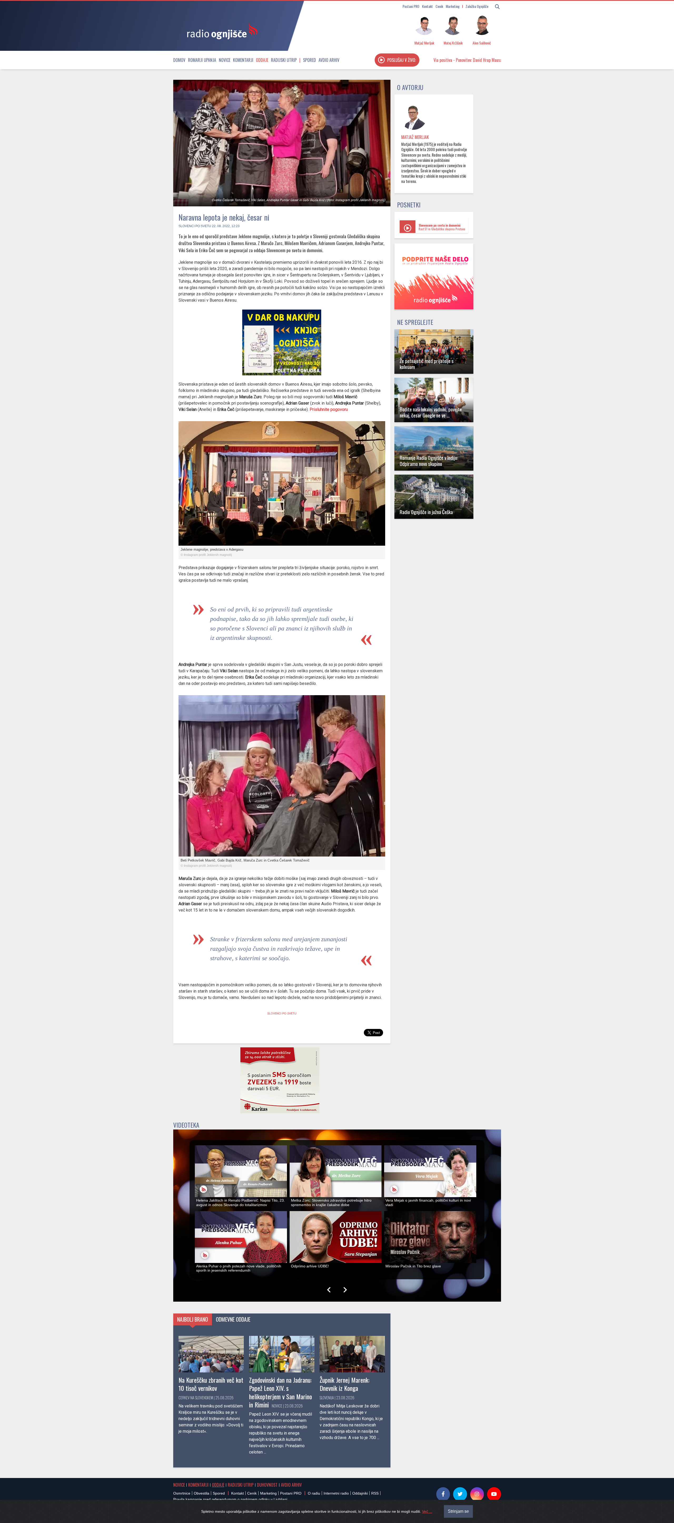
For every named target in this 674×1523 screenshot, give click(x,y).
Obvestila (201, 1493)
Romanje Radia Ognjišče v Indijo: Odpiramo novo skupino (429, 460)
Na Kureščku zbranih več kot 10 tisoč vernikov (211, 1384)
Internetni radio (336, 1493)
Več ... (427, 1511)
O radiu (314, 1493)
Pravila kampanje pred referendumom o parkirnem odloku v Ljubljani (230, 1499)
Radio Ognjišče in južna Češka (426, 512)
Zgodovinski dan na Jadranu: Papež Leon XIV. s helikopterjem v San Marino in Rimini (280, 1392)
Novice (224, 60)
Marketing (453, 6)
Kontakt (427, 6)
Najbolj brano (192, 1319)
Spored (309, 60)
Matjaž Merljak (415, 137)
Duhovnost (267, 1485)
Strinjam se (458, 1511)
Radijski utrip (284, 60)
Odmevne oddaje (233, 1319)
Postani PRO (411, 6)
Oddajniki (360, 1493)
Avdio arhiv (329, 60)
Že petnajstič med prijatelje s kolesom (427, 364)
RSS (375, 1493)
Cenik (439, 6)
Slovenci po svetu (195, 226)
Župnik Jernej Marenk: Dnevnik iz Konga (344, 1384)
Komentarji (243, 60)
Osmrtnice (181, 1493)
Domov (179, 60)
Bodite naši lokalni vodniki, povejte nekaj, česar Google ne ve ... (431, 412)
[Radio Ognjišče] (220, 31)
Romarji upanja (202, 60)
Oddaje (262, 60)
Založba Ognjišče (476, 6)
